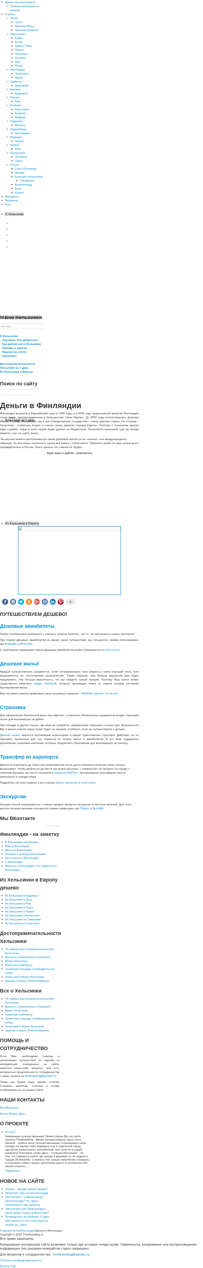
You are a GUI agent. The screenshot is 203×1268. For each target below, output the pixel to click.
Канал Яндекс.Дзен (12, 1113)
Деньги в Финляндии (18, 850)
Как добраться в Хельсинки (27, 229)
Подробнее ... (14, 1170)
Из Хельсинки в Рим (18, 903)
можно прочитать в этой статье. (76, 782)
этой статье (111, 650)
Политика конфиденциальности (20, 1260)
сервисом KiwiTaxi (65, 772)
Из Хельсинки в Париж (19, 911)
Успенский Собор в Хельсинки (24, 977)
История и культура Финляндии (25, 854)
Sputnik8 (97, 808)
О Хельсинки (14, 214)
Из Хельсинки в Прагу (19, 907)
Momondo (26, 644)
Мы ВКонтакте (9, 1107)
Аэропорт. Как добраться (26, 223)
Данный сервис (10, 735)
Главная (5, 1230)
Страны (16, 1230)
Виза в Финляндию (17, 846)
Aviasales (11, 644)
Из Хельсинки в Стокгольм (22, 923)
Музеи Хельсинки (16, 961)
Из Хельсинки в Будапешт (21, 895)
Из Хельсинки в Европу (22, 523)
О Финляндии (14, 862)
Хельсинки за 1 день (14, 367)
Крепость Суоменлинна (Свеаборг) (28, 957)
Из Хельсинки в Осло (18, 899)
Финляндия (28, 1230)
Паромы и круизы (21, 235)
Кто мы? (10, 1132)
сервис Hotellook (45, 683)
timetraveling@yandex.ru (40, 1076)
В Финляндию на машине (21, 842)
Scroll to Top (8, 1266)
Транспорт (17, 247)
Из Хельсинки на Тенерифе (23, 919)
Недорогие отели (21, 241)
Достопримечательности (17, 364)
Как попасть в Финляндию (22, 858)
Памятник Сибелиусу (19, 965)
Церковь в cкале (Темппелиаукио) (27, 981)
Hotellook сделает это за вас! (100, 693)
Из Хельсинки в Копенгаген (22, 915)
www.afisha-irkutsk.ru (52, 826)
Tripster (84, 808)
